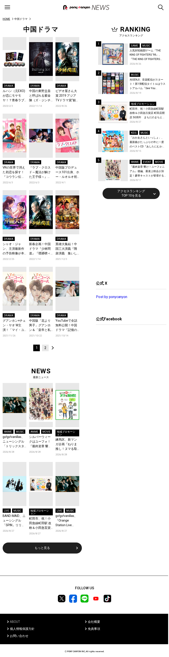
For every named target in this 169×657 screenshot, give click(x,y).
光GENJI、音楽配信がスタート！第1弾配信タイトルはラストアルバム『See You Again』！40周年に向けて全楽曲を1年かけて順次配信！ (148, 84)
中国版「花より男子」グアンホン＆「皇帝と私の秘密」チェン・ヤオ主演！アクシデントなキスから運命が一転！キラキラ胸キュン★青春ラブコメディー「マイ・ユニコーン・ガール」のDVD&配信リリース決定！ (40, 325)
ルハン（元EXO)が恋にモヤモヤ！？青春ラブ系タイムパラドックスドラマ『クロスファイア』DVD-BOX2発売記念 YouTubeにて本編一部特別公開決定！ (14, 96)
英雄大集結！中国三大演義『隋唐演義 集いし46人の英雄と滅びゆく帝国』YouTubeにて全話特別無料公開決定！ (66, 249)
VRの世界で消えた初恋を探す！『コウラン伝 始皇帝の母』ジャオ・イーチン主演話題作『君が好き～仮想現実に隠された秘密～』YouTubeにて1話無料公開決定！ (14, 172)
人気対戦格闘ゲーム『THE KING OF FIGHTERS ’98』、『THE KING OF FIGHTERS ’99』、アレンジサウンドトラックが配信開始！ (147, 55)
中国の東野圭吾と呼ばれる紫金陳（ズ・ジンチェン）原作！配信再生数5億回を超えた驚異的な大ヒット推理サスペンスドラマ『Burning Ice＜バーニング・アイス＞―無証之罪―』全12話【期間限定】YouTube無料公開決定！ (40, 96)
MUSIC (20, 431)
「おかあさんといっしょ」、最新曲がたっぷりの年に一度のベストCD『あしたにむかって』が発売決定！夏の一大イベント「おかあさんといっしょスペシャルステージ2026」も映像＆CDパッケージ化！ (147, 142)
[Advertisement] (129, 239)
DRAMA (8, 85)
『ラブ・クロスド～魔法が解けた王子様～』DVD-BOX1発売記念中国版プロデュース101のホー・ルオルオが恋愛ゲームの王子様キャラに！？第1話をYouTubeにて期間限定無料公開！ (41, 172)
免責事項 (94, 629)
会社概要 (94, 621)
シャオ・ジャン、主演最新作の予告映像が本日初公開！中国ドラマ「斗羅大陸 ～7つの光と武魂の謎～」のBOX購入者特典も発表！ (13, 249)
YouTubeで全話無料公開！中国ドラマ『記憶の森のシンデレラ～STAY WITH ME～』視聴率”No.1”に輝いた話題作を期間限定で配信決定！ (67, 325)
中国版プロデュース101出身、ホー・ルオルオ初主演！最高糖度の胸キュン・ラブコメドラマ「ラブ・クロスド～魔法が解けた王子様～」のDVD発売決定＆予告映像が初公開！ (67, 172)
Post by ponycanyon (111, 297)
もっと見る (42, 548)
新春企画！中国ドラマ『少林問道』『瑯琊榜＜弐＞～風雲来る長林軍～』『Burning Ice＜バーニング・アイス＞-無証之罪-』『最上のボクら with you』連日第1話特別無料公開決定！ (40, 249)
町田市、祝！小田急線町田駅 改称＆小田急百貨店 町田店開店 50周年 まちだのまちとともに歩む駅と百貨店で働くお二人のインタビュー (40, 523)
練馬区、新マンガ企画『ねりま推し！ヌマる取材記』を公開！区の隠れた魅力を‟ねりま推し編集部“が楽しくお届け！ (66, 444)
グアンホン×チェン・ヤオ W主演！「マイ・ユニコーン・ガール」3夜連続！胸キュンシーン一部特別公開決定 (14, 325)
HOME (6, 19)
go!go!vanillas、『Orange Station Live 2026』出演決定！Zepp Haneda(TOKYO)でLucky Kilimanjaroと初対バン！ (67, 520)
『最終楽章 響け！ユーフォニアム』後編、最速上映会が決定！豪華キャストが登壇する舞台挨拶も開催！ (147, 171)
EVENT (147, 161)
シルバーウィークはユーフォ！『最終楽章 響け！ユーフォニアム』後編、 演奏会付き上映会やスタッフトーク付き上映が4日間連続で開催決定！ (40, 442)
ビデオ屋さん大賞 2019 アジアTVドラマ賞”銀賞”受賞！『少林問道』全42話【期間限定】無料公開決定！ (66, 96)
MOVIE (46, 431)
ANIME (8, 431)
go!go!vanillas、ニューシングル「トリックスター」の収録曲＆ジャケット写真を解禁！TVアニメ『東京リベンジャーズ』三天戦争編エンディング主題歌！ (14, 442)
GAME (134, 45)
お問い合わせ (19, 636)
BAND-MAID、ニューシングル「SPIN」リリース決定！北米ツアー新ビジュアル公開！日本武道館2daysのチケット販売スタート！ (14, 520)
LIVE (6, 510)
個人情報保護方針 (22, 629)
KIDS (133, 132)
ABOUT (15, 621)
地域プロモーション (66, 433)
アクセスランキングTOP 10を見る (131, 193)
